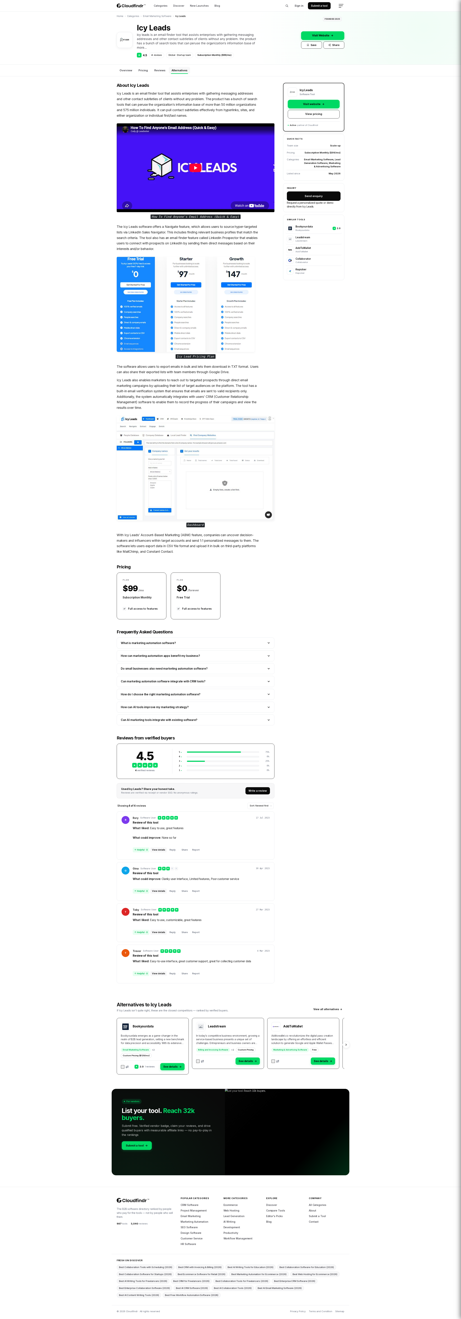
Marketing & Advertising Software (290, 1050)
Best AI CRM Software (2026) (192, 1288)
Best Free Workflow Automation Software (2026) (191, 1295)
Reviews (159, 70)
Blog (217, 5)
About (312, 1210)
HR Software (188, 1244)
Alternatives (179, 70)
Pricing (143, 70)
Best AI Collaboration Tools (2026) (233, 1288)
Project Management (194, 1210)
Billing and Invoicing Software (213, 1050)
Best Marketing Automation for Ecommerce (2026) (259, 1274)
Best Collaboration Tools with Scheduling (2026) (145, 1267)
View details (158, 849)
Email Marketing (191, 1216)
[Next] (346, 1044)
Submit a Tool (317, 1216)
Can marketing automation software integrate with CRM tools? (163, 681)
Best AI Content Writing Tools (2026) (139, 1295)
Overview (126, 70)
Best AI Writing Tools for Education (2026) (250, 1267)
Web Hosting (231, 1210)
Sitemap (339, 1311)
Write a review (258, 790)
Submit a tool (319, 5)
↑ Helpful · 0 (141, 849)
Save (314, 44)
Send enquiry (314, 196)
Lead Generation (234, 1216)
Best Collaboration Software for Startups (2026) (145, 1274)
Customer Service (192, 1238)
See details (172, 1066)
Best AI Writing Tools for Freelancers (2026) (143, 1281)
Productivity (230, 1232)
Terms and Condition (320, 1311)
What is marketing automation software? (148, 643)
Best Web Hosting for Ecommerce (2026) (315, 1274)
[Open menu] (341, 6)
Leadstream (217, 1026)
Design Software (191, 1232)
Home (120, 16)
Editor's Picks (274, 1216)
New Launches (199, 5)
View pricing (313, 114)
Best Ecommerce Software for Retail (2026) (201, 1274)
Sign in (299, 5)
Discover (178, 5)
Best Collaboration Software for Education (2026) (306, 1267)
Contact (314, 1221)
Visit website (314, 104)
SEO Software (189, 1227)
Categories (160, 5)
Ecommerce (230, 1204)
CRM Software (189, 1204)
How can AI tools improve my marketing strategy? (155, 707)
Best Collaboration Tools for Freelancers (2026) (242, 1281)
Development (231, 1227)
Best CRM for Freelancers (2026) (191, 1281)
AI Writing (229, 1221)
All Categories (317, 1204)
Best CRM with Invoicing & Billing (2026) (199, 1267)
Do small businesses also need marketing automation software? (164, 668)
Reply (172, 849)
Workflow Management (238, 1238)
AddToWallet (293, 1026)
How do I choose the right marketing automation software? (160, 694)
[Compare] (125, 1067)
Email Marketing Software (157, 16)
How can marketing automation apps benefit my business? (160, 656)
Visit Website (322, 35)
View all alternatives (327, 1009)
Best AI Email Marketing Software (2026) (280, 1288)
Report (196, 849)
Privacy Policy (298, 1311)
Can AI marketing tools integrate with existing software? (159, 720)
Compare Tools (275, 1210)
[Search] (287, 6)
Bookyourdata (143, 1026)
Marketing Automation (194, 1221)
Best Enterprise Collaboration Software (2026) (144, 1288)
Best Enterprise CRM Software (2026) (294, 1281)
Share (335, 44)
